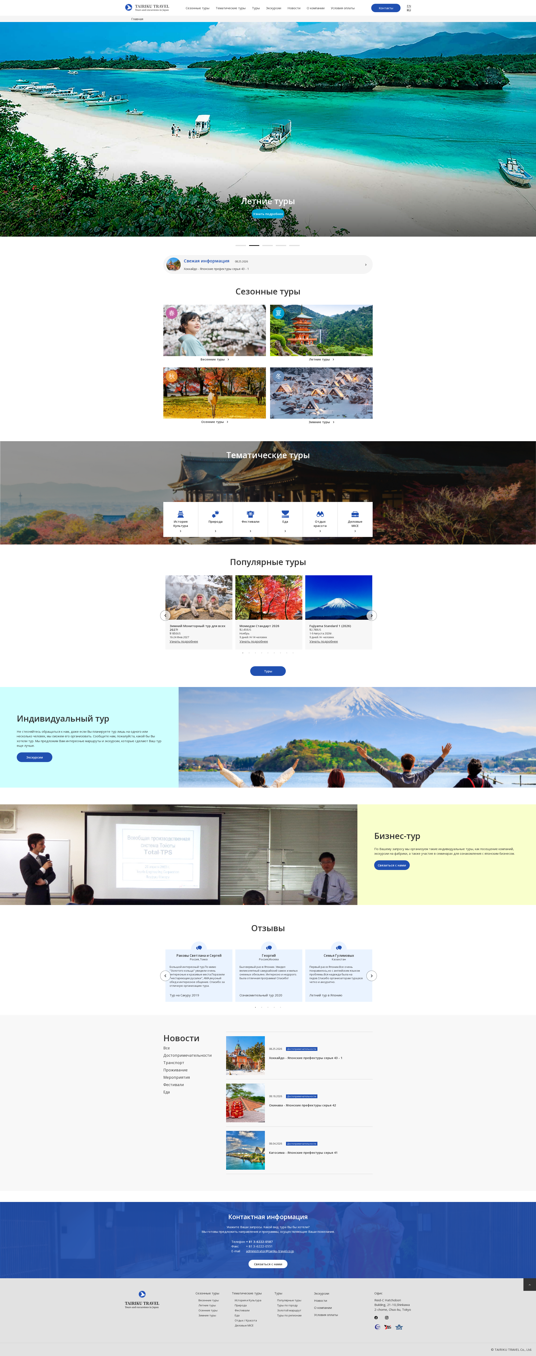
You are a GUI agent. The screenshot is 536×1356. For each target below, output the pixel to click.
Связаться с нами (392, 865)
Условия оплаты (343, 8)
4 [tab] (281, 245)
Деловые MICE (244, 1325)
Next (368, 612)
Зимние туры (207, 1315)
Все (166, 1047)
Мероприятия (176, 1077)
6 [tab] (274, 653)
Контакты (386, 8)
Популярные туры (289, 1300)
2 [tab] (254, 245)
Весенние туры (208, 1300)
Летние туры (207, 1305)
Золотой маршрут (289, 1310)
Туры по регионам (289, 1315)
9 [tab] (293, 653)
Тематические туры (231, 8)
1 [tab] (241, 245)
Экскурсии (273, 8)
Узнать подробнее (268, 214)
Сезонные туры (197, 8)
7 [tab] (280, 653)
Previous (162, 612)
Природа (241, 1305)
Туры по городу (287, 1305)
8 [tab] (287, 653)
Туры (256, 8)
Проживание (175, 1069)
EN (409, 6)
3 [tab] (267, 245)
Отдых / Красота (246, 1320)
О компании (316, 8)
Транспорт (173, 1062)
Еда (166, 1091)
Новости (293, 8)
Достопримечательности (187, 1055)
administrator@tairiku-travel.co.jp (270, 1251)
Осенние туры (208, 1310)
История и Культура (248, 1300)
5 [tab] (294, 245)
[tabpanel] (268, 129)
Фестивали (173, 1084)
